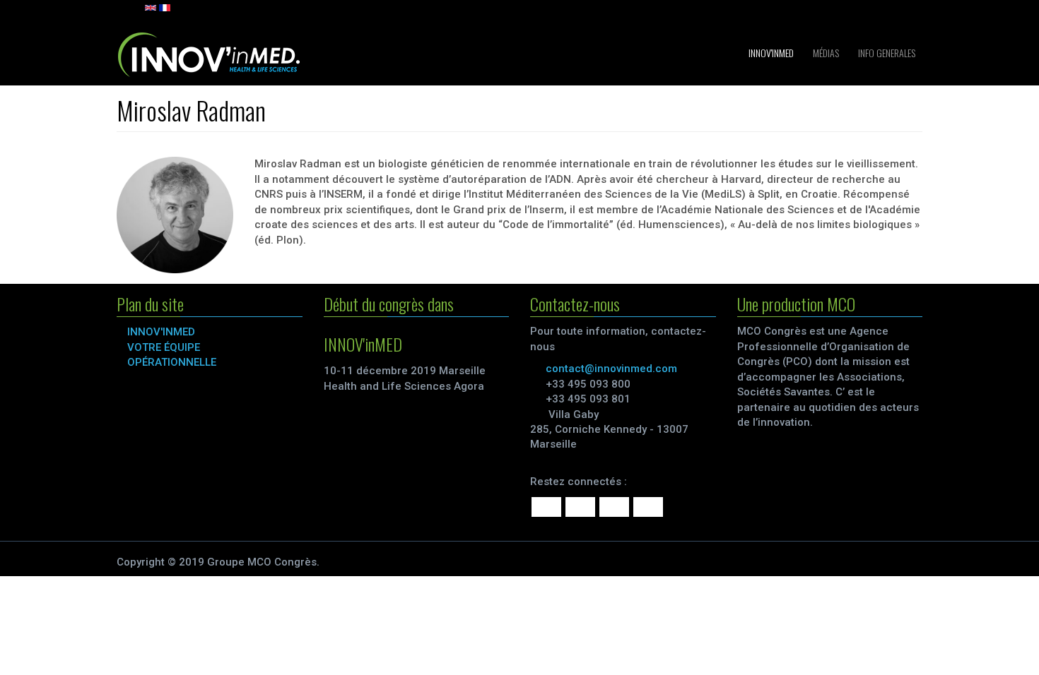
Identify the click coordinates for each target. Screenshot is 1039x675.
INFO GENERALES (885, 52)
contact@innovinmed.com (611, 368)
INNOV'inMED (770, 52)
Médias (825, 52)
